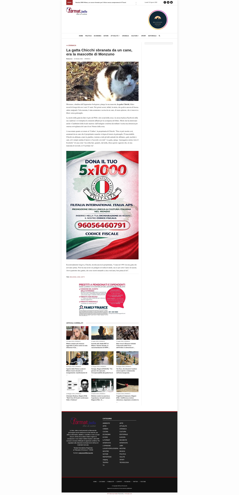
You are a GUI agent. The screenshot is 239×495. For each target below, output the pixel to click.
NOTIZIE (105, 454)
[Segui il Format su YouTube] (171, 2)
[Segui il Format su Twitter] (168, 2)
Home (81, 36)
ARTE (121, 423)
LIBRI (121, 445)
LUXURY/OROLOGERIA (110, 448)
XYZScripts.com (128, 493)
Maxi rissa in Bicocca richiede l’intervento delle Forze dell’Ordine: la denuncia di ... (126, 345)
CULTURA (123, 431)
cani (78, 277)
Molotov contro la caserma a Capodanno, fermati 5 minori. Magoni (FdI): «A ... (100, 398)
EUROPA (122, 437)
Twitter (135, 481)
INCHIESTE (123, 440)
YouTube (143, 481)
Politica (88, 36)
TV (103, 465)
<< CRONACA (71, 45)
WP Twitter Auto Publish (112, 493)
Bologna (73, 277)
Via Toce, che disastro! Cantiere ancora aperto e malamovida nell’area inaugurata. (126, 371)
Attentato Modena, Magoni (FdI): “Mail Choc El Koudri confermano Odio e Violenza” (77, 398)
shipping (105, 459)
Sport (143, 36)
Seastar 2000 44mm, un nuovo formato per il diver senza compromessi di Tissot (100, 2)
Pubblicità (110, 481)
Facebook (127, 481)
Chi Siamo (102, 481)
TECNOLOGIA (124, 462)
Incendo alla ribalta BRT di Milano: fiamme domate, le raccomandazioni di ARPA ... (100, 345)
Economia (97, 36)
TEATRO (105, 462)
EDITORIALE (124, 434)
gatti (83, 277)
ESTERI (105, 437)
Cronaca (125, 36)
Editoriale (152, 36)
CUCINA (105, 431)
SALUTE (122, 457)
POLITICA (123, 454)
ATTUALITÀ (123, 426)
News (69, 2)
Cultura (134, 36)
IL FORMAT (106, 440)
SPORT (122, 459)
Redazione (69, 59)
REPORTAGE (107, 457)
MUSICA (122, 451)
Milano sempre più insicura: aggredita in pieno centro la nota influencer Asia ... (76, 345)
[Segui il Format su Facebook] (165, 2)
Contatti (119, 481)
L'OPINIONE (107, 445)
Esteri (106, 36)
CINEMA (105, 429)
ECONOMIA (106, 434)
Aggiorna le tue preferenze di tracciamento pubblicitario (119, 488)
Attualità (115, 36)
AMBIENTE (106, 423)
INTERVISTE (124, 443)
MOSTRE (123, 448)
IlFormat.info (124, 485)
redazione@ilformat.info (86, 453)
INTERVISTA (107, 443)
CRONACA (87, 59)
